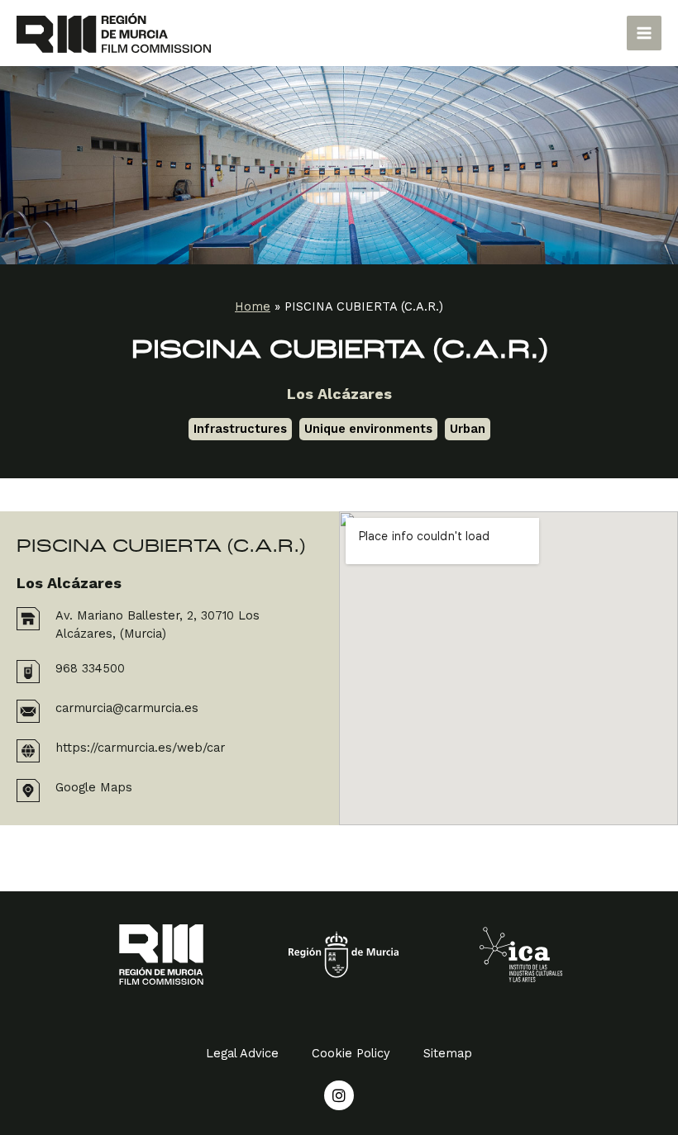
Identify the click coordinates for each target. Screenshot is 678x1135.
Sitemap (447, 1053)
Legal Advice (242, 1053)
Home (252, 306)
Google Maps (93, 787)
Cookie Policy (351, 1053)
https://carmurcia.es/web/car (140, 747)
